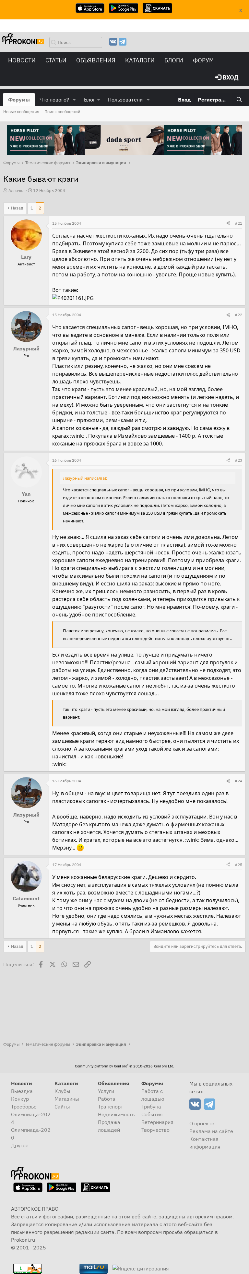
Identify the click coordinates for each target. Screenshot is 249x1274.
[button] (74, 99)
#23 (238, 460)
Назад (17, 208)
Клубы (62, 1091)
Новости (22, 60)
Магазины (66, 1099)
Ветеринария (157, 1122)
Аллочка (16, 190)
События (152, 1114)
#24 (238, 780)
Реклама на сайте (211, 1131)
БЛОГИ (173, 60)
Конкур (20, 1099)
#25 (238, 864)
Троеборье (24, 1106)
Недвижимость (116, 1114)
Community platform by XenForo (124, 1066)
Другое (20, 1145)
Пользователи (125, 99)
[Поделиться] (228, 223)
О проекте (201, 1123)
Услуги (106, 1091)
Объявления (95, 60)
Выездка (22, 1091)
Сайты (62, 1106)
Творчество (155, 1130)
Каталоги (140, 60)
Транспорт (110, 1106)
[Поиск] (239, 99)
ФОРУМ (203, 60)
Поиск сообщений (62, 111)
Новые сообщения (21, 111)
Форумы (19, 99)
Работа (106, 1099)
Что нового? (54, 99)
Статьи (55, 60)
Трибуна (151, 1106)
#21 (238, 223)
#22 (238, 314)
